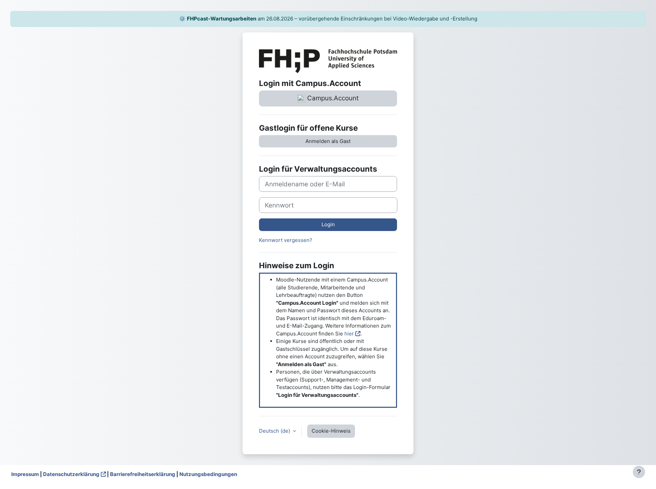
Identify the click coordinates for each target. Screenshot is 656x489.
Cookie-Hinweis (331, 431)
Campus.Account (332, 98)
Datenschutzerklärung (71, 474)
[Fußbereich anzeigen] (639, 472)
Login (328, 224)
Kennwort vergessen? (285, 240)
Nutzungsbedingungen (208, 474)
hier (349, 333)
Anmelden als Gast (328, 141)
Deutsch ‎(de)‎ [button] (275, 431)
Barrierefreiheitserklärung (142, 474)
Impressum (25, 474)
